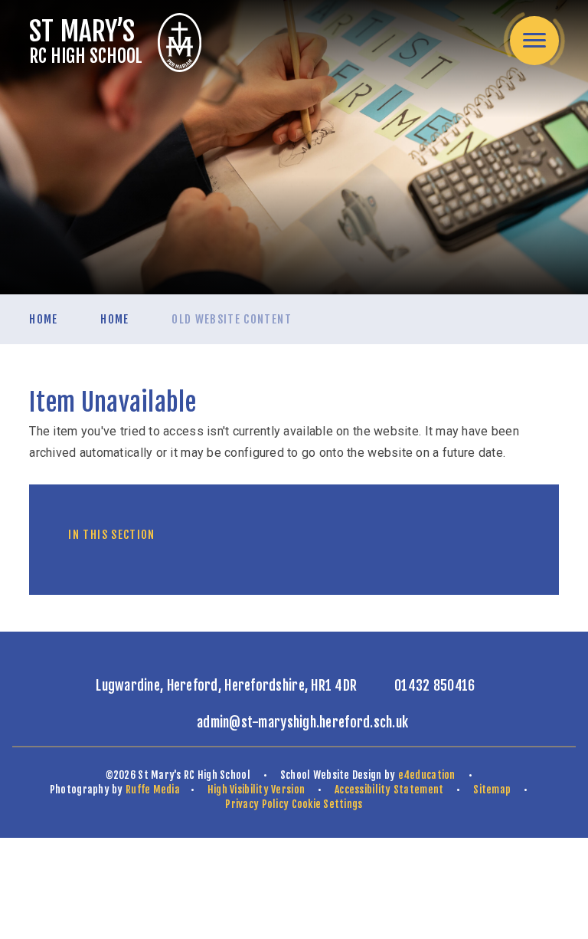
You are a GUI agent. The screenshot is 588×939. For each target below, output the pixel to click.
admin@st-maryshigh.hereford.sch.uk (302, 722)
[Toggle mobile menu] (534, 40)
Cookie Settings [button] (327, 803)
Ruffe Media (153, 789)
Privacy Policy (257, 803)
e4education (427, 774)
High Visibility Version (256, 789)
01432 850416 (434, 685)
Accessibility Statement (389, 789)
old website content (232, 319)
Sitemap (492, 789)
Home (43, 319)
